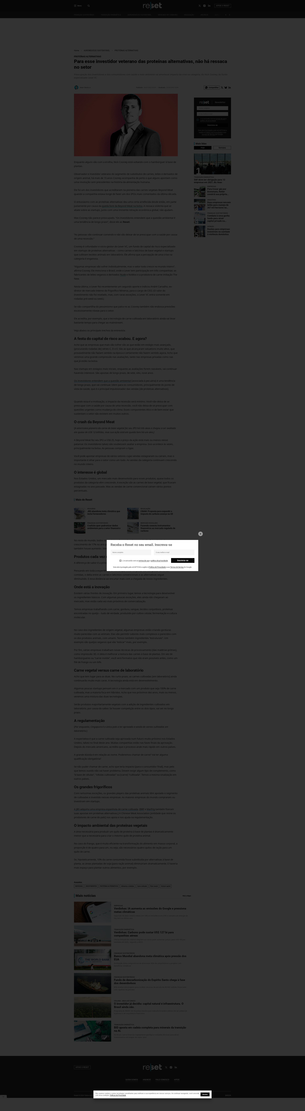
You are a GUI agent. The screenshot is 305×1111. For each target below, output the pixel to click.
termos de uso (144, 561)
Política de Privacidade (157, 567)
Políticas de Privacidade (118, 1095)
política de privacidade (159, 561)
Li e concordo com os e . (145, 561)
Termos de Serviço (177, 567)
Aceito (205, 1094)
